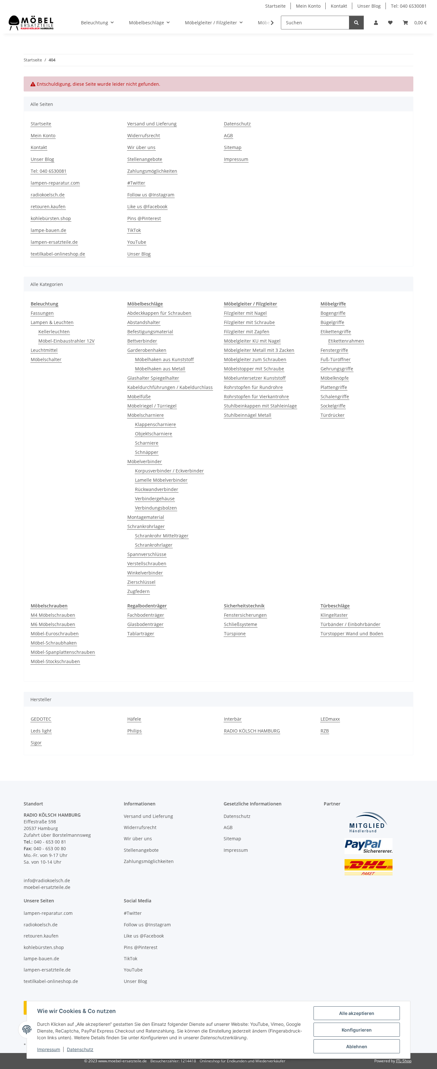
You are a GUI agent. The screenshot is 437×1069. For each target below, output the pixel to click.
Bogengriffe (333, 313)
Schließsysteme (240, 624)
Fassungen (42, 313)
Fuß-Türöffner (336, 359)
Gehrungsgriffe (337, 369)
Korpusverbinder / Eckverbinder (169, 471)
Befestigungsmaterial (150, 332)
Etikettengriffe (336, 332)
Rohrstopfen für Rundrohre (253, 387)
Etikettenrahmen (346, 341)
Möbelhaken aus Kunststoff (164, 359)
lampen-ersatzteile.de (54, 242)
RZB (325, 731)
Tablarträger (140, 633)
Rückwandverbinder (156, 489)
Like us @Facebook (147, 206)
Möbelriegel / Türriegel (152, 406)
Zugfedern (138, 591)
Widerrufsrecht (143, 135)
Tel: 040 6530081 (409, 6)
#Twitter (136, 183)
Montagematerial (145, 517)
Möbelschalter (46, 359)
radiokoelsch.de (48, 195)
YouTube (136, 242)
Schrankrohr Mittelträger (161, 536)
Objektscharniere (153, 434)
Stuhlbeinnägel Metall (247, 415)
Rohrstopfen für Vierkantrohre (256, 396)
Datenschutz (80, 1049)
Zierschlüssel (141, 582)
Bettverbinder (142, 341)
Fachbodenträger (145, 615)
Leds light (41, 731)
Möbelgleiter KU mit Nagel (252, 341)
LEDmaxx (330, 719)
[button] (376, 23)
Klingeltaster (334, 615)
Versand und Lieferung (152, 124)
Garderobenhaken (146, 350)
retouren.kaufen (48, 206)
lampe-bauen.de (48, 230)
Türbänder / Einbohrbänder (350, 624)
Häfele (134, 719)
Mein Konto (308, 6)
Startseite (275, 6)
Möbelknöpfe (335, 378)
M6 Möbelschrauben (53, 624)
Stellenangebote (144, 159)
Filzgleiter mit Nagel (245, 313)
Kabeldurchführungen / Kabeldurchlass (170, 387)
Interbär (233, 719)
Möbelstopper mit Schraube (254, 369)
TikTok (134, 230)
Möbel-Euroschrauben (55, 633)
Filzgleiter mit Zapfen (246, 332)
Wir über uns (141, 147)
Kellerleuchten (54, 332)
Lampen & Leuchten (52, 322)
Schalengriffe (335, 396)
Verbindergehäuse (155, 498)
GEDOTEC (41, 719)
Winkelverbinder (145, 573)
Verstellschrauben (146, 563)
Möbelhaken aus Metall (160, 369)
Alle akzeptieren (356, 1013)
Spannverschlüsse (146, 554)
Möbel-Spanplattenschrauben (63, 652)
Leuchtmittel (44, 350)
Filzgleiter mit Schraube (249, 322)
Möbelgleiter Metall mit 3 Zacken (259, 350)
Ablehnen (356, 1046)
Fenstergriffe (334, 350)
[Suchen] (356, 22)
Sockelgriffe (333, 406)
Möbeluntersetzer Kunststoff (255, 378)
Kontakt (339, 6)
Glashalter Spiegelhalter (153, 378)
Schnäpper (146, 452)
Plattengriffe (334, 387)
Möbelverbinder (144, 461)
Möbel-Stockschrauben (55, 661)
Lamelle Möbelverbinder (161, 480)
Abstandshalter (143, 322)
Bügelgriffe (332, 322)
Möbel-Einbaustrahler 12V (66, 341)
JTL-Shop (403, 1061)
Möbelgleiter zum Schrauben (255, 359)
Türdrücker (333, 415)
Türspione (235, 633)
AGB (228, 135)
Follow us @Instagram (150, 195)
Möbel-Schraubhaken (54, 643)
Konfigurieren (357, 1030)
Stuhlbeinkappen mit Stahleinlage (260, 406)
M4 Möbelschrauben (53, 615)
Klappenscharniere (155, 424)
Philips (134, 731)
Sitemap (233, 147)
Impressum (48, 1049)
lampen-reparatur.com (55, 183)
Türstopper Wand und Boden (352, 633)
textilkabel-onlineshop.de (58, 254)
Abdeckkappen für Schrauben (159, 313)
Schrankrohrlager (146, 526)
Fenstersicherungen (245, 615)
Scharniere (146, 443)
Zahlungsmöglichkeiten (152, 171)
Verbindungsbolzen (156, 508)
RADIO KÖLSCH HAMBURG (252, 731)
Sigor (36, 743)
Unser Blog (369, 6)
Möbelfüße (139, 396)
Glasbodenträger (145, 624)
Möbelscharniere (145, 415)
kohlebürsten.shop (51, 218)
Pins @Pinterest (144, 218)
